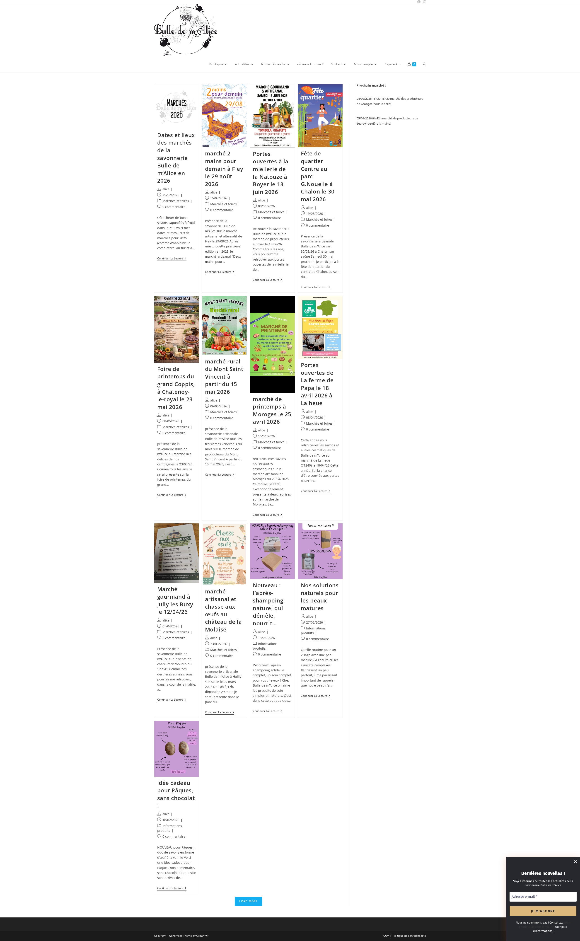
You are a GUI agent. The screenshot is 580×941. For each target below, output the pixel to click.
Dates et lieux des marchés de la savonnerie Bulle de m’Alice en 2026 (176, 157)
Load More (248, 901)
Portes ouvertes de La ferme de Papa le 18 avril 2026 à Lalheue (317, 384)
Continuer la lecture (171, 259)
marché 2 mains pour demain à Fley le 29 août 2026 (224, 168)
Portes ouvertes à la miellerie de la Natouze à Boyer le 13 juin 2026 (270, 173)
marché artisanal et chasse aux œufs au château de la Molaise (223, 610)
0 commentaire (173, 207)
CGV (386, 936)
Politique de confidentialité (409, 936)
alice (165, 189)
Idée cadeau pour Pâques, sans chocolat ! (176, 794)
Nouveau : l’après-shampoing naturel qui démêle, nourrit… (268, 604)
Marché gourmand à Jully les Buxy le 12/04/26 (175, 600)
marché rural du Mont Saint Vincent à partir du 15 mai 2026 (224, 376)
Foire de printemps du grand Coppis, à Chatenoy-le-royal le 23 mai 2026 (176, 388)
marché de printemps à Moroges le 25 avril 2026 (272, 410)
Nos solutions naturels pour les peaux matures (320, 596)
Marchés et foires (175, 201)
